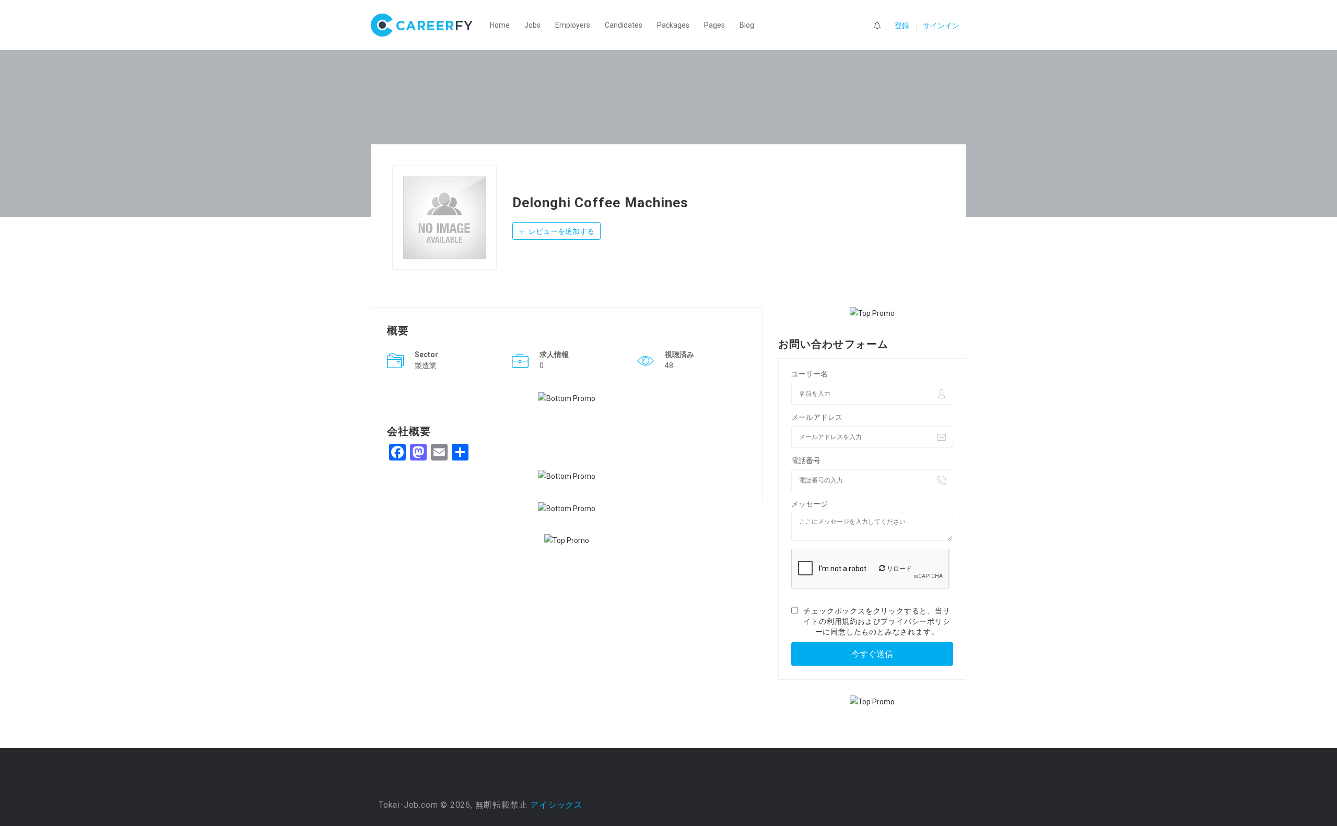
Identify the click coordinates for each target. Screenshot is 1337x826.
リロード (898, 568)
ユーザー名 (809, 374)
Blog (747, 25)
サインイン (941, 25)
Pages (714, 25)
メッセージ (809, 504)
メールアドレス (816, 417)
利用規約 (842, 621)
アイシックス (556, 805)
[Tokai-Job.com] (427, 25)
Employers (572, 25)
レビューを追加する (560, 231)
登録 (902, 25)
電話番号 (805, 460)
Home (500, 25)
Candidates (623, 25)
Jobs (532, 25)
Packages (673, 25)
